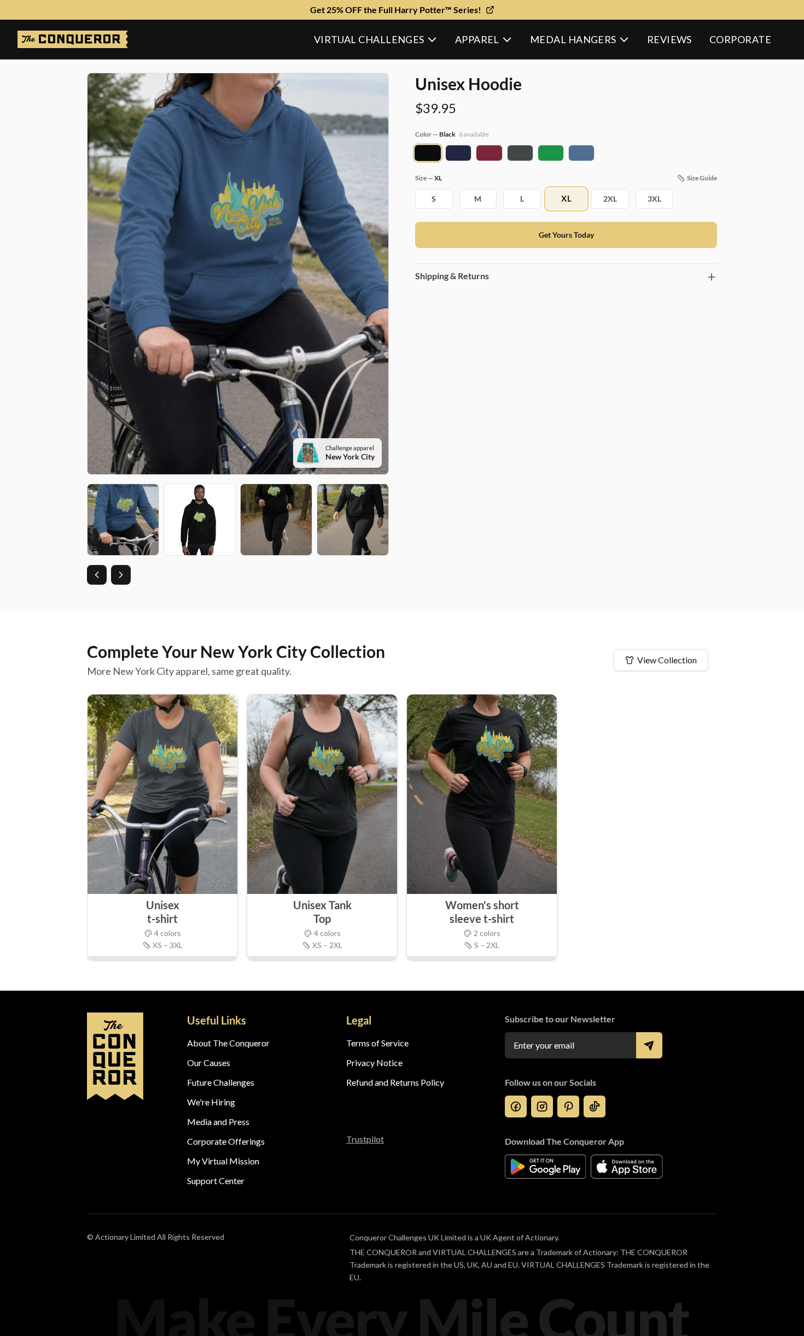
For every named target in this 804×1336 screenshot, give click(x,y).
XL (566, 199)
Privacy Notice (374, 1062)
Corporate (740, 39)
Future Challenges (220, 1082)
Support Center (215, 1180)
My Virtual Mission (223, 1161)
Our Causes (208, 1062)
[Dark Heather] (520, 153)
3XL (654, 198)
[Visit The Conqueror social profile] (516, 1106)
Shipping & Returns (452, 275)
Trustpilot (365, 1139)
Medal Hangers (573, 39)
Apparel (477, 39)
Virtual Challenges (369, 39)
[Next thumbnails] (121, 575)
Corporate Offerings (226, 1141)
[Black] (428, 153)
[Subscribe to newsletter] (649, 1045)
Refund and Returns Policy (395, 1082)
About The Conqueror (228, 1043)
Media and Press (218, 1121)
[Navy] (458, 153)
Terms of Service (377, 1043)
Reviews (669, 39)
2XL (610, 198)
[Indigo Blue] (581, 153)
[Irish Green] (550, 153)
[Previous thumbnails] (97, 575)
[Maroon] (489, 153)
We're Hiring (211, 1102)
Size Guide (702, 178)
